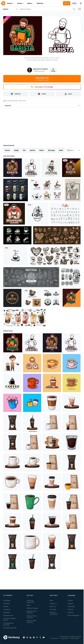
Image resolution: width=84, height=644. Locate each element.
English (68, 600)
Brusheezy (6, 600)
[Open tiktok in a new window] (37, 638)
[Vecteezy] (3, 3)
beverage (51, 150)
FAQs (50, 600)
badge (16, 150)
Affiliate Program (32, 607)
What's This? (22, 101)
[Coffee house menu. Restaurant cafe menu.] (31, 276)
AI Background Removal (8, 623)
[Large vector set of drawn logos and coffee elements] (57, 235)
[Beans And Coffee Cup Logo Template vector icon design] (46, 189)
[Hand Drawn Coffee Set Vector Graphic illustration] (65, 213)
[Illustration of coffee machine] (12, 422)
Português (69, 606)
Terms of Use (55, 639)
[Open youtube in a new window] (43, 638)
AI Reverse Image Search (9, 618)
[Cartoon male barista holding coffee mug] (14, 213)
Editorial (40, 3)
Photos (19, 3)
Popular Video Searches (31, 620)
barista (32, 150)
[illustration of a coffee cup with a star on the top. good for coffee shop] (12, 382)
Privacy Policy (64, 639)
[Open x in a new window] (40, 638)
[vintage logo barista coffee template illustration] (37, 213)
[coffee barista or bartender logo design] (51, 167)
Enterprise (6, 609)
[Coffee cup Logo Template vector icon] (15, 255)
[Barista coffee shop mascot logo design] (71, 167)
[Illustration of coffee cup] (52, 402)
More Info (8, 105)
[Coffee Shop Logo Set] (17, 235)
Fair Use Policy (74, 639)
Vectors (9, 3)
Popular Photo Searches (31, 616)
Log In (74, 3)
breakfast (71, 150)
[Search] (74, 9)
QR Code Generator (6, 628)
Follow (53, 71)
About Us (52, 606)
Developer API (8, 615)
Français (69, 612)
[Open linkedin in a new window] (30, 638)
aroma (7, 150)
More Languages (72, 614)
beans (41, 150)
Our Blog (52, 609)
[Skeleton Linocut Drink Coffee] (73, 189)
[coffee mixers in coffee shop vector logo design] (72, 297)
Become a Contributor (53, 612)
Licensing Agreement (30, 600)
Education (6, 612)
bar (24, 150)
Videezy (6, 606)
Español (69, 603)
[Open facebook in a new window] (24, 638)
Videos (29, 3)
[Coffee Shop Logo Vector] (12, 297)
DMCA (28, 604)
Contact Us (52, 603)
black (61, 150)
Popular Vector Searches (31, 611)
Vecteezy (6, 603)
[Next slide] (76, 149)
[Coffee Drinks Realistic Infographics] (15, 189)
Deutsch (69, 609)
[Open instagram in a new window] (27, 638)
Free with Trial (42, 79)
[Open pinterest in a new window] (34, 638)
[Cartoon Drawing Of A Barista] (12, 362)
